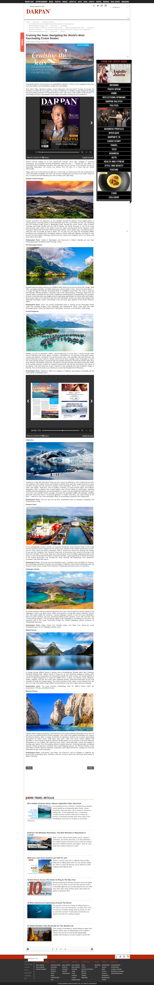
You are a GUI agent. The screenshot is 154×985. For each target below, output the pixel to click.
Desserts (105, 975)
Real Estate (115, 2)
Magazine (125, 2)
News (51, 2)
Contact (27, 967)
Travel (62, 31)
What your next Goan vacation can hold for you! (47, 858)
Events (98, 2)
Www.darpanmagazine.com (38, 26)
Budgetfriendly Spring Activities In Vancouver (45, 28)
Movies (64, 971)
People (91, 2)
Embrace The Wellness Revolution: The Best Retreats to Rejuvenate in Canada (56, 834)
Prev (29, 768)
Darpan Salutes (113, 101)
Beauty (84, 971)
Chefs (104, 980)
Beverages (106, 977)
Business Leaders (117, 971)
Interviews (115, 967)
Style (83, 967)
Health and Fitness (114, 161)
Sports (53, 971)
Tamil (73, 971)
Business (114, 153)
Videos (64, 2)
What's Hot (29, 2)
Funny (74, 977)
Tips (96, 967)
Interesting (55, 977)
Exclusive (114, 197)
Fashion (65, 969)
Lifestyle (72, 2)
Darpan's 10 (114, 137)
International (56, 965)
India (52, 975)
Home (28, 22)
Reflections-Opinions (114, 97)
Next (90, 768)
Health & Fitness (87, 969)
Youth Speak (114, 89)
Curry (104, 971)
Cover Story (114, 141)
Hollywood (40, 967)
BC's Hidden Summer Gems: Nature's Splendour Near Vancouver (54, 803)
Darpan (74, 975)
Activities (63, 26)
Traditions (28, 964)
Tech (114, 149)
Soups (104, 967)
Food (85, 2)
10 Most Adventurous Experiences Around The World (49, 903)
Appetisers (106, 965)
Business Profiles (48, 22)
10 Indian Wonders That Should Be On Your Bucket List (50, 926)
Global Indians (116, 969)
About (26, 962)
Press (26, 970)
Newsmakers (115, 965)
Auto (80, 2)
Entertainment (41, 2)
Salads (104, 973)
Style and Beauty (114, 165)
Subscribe (28, 973)
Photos (58, 2)
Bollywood (40, 965)
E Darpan (27, 976)
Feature (114, 169)
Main (103, 969)
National (54, 967)
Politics (114, 105)
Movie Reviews (41, 969)
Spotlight (114, 133)
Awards (106, 2)
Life (52, 980)
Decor (84, 973)
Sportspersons (116, 973)
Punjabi (74, 969)
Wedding (114, 85)
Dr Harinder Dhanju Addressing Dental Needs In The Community (51, 24)
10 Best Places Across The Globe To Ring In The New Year (51, 880)
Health (53, 969)
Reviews (97, 965)
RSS (25, 979)
